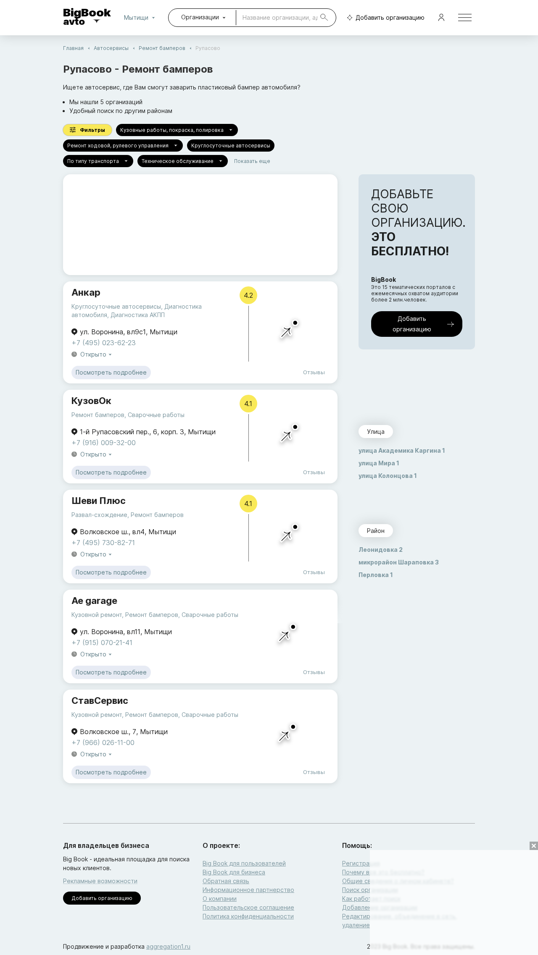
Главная (73, 48)
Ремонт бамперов (162, 48)
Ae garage (94, 600)
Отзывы (314, 372)
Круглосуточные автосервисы (230, 145)
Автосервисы (111, 48)
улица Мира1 (379, 463)
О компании (220, 898)
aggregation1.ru (168, 946)
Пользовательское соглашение (248, 907)
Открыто (93, 354)
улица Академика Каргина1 (402, 450)
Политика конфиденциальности (248, 916)
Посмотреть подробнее (111, 372)
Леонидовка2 (381, 549)
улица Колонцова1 (388, 475)
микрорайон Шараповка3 (399, 562)
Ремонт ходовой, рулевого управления (118, 145)
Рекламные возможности (100, 880)
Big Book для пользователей (244, 863)
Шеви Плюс (98, 500)
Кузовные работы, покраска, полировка (172, 130)
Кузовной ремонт (96, 614)
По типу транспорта (93, 161)
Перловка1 (376, 574)
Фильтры (92, 130)
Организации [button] (200, 17)
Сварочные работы (156, 414)
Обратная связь (226, 880)
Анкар (85, 292)
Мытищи (136, 17)
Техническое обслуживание (178, 161)
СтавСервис (99, 700)
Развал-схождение (99, 514)
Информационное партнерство (248, 889)
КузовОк (91, 400)
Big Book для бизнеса (234, 872)
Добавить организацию (390, 17)
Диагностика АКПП (138, 314)
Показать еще (252, 161)
